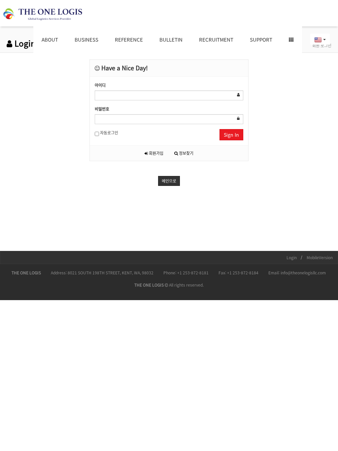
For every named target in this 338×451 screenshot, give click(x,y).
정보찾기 (185, 153)
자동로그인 (108, 133)
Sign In (231, 134)
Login (292, 257)
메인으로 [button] (169, 181)
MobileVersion (320, 257)
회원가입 (155, 153)
